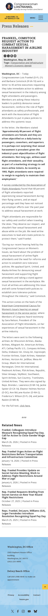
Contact (36, 595)
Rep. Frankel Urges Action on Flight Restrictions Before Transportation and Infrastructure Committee (22, 454)
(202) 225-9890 (14, 561)
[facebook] (18, 611)
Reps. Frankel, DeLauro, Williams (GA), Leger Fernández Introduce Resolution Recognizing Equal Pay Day (24, 513)
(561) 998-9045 (18, 576)
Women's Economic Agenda (18, 65)
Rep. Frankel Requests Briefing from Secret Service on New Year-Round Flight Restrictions (23, 495)
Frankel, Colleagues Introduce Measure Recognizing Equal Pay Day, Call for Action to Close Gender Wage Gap (23, 434)
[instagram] (23, 611)
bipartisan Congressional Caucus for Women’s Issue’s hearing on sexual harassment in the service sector (21, 309)
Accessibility (23, 595)
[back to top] (45, 586)
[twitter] (12, 611)
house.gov (24, 599)
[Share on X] (8, 56)
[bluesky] (35, 611)
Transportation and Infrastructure (26, 62)
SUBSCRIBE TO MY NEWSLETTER (12, 18)
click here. (25, 405)
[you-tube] (29, 611)
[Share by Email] (15, 56)
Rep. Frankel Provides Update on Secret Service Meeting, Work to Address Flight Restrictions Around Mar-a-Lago (22, 474)
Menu (37, 19)
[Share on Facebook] (5, 56)
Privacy (11, 595)
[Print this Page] (11, 56)
